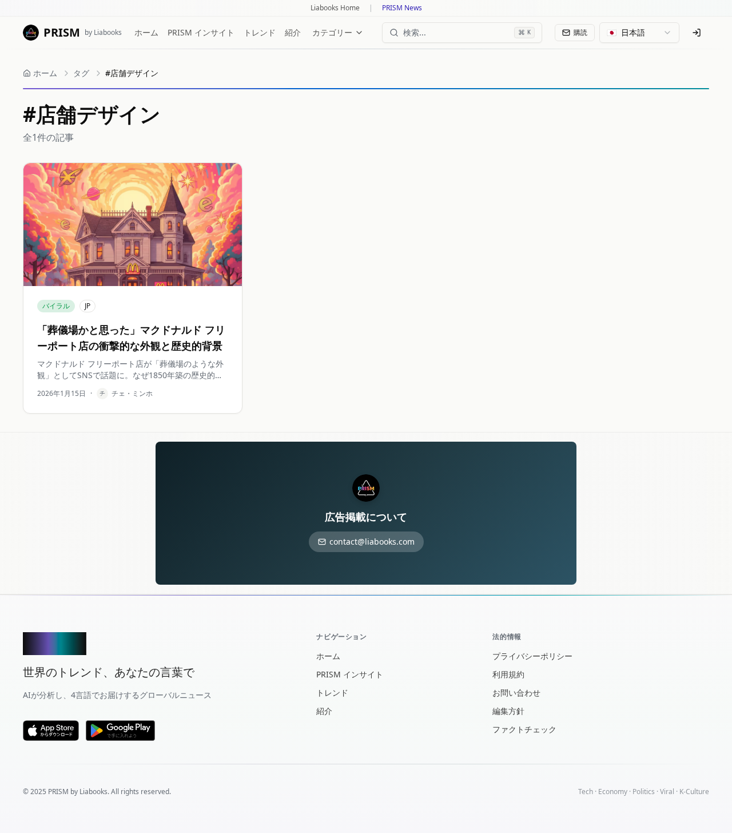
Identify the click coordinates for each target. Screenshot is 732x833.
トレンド (260, 32)
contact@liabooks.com (372, 541)
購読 (580, 32)
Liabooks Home (335, 8)
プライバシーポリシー (532, 655)
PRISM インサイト (201, 32)
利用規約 (508, 674)
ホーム (146, 32)
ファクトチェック (524, 729)
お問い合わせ (516, 692)
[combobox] (639, 32)
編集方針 (508, 710)
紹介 (293, 32)
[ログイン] (696, 32)
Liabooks (93, 791)
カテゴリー (332, 32)
